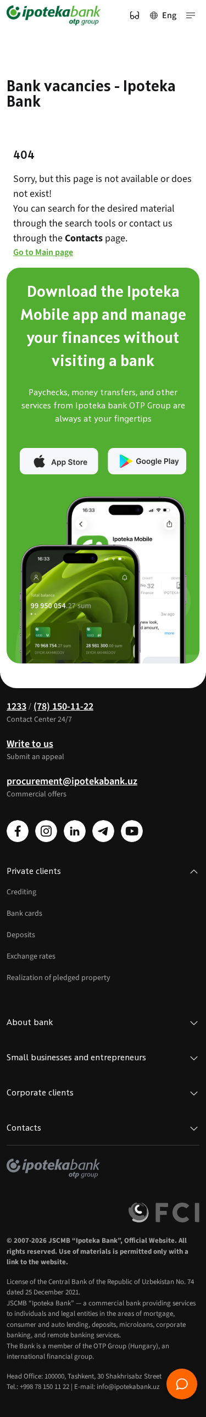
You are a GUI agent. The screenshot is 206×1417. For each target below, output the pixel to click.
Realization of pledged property (58, 977)
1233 (16, 706)
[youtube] (132, 831)
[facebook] (18, 831)
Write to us (30, 744)
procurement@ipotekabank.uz (72, 781)
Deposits (21, 934)
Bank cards (24, 913)
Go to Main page (43, 252)
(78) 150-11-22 (63, 706)
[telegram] (103, 831)
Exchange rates (31, 956)
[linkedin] (75, 831)
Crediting (21, 892)
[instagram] (46, 831)
